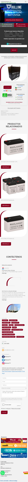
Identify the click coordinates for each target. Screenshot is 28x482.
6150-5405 (6, 343)
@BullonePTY (8, 356)
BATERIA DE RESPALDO (5, 470)
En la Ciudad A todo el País (20, 97)
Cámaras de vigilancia (17, 329)
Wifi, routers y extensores (8, 334)
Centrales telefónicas (7, 332)
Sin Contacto (20, 336)
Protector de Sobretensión (10, 36)
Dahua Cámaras (6, 327)
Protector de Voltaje (8, 34)
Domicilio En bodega (20, 87)
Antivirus (5, 320)
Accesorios (7, 35)
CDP (23, 34)
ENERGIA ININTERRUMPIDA (6, 474)
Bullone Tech (15, 322)
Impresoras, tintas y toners (8, 336)
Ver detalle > (6, 167)
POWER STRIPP (4, 476)
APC (6, 32)
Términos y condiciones (6, 408)
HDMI (15, 327)
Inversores (21, 36)
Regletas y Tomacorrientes (17, 35)
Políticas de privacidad (15, 408)
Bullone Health (6, 322)
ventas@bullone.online (21, 26)
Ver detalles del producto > (14, 20)
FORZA (10, 32)
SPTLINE (17, 34)
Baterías (21, 32)
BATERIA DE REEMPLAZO (6, 468)
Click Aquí (4, 273)
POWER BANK (3, 461)
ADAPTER (3, 464)
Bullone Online (13, 320)
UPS (16, 32)
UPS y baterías (6, 329)
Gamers (5, 325)
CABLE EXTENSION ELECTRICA (7, 463)
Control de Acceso (19, 325)
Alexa (11, 325)
